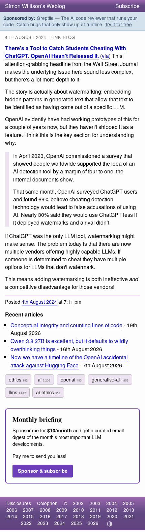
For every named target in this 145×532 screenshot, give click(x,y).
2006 (11, 509)
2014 (11, 516)
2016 (45, 516)
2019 (95, 516)
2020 (112, 516)
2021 (128, 516)
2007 (28, 509)
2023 (42, 523)
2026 (93, 523)
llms (17, 392)
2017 (61, 516)
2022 (26, 523)
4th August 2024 (39, 301)
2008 (45, 509)
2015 (28, 516)
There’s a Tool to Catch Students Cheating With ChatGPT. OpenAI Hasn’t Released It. (65, 52)
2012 (112, 509)
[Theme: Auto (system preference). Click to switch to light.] (110, 524)
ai (44, 379)
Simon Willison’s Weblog (35, 6)
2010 (78, 509)
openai (71, 379)
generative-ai (110, 379)
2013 (128, 509)
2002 (78, 503)
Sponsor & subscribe (42, 470)
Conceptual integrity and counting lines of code (66, 325)
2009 (61, 509)
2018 (78, 516)
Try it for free (118, 24)
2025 (76, 523)
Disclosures (18, 503)
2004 (111, 503)
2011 (95, 509)
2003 (95, 503)
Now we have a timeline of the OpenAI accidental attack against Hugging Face (69, 361)
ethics (18, 379)
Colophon (47, 503)
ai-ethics (48, 392)
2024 (59, 523)
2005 (128, 503)
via (105, 56)
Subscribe (127, 6)
